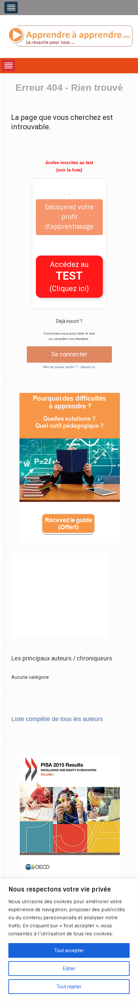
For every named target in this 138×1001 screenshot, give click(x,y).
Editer (69, 968)
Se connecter (69, 354)
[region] (69, 939)
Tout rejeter (69, 986)
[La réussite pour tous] (70, 36)
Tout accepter (69, 950)
